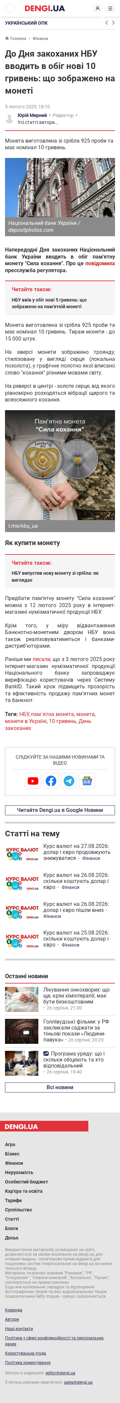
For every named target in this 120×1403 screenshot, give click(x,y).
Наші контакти (19, 1328)
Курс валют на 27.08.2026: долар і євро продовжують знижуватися (77, 852)
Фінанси (40, 38)
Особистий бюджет (26, 1181)
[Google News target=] (87, 781)
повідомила (100, 263)
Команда (13, 1310)
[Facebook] (51, 781)
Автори (12, 1319)
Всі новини (60, 1087)
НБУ (24, 714)
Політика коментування (28, 1362)
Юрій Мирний (32, 115)
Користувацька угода (25, 1353)
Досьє (11, 1237)
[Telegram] (69, 781)
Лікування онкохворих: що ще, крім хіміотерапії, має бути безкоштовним (76, 996)
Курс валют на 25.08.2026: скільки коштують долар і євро (76, 939)
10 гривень (62, 721)
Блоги (11, 1228)
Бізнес (12, 1153)
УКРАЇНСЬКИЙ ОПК (26, 23)
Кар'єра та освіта (24, 1191)
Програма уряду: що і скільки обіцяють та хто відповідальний (74, 1060)
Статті (12, 1219)
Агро (10, 1144)
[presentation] (106, 23)
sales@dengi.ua (78, 1382)
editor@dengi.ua (60, 1373)
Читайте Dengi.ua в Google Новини (60, 810)
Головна (18, 38)
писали (41, 659)
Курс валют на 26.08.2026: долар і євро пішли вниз (76, 907)
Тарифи (13, 1200)
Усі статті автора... (38, 122)
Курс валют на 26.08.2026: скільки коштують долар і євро (76, 881)
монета (85, 714)
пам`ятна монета (52, 714)
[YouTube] (33, 781)
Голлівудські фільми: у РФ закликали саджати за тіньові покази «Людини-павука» (76, 1031)
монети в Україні (26, 721)
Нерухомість (19, 1172)
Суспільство (18, 1209)
